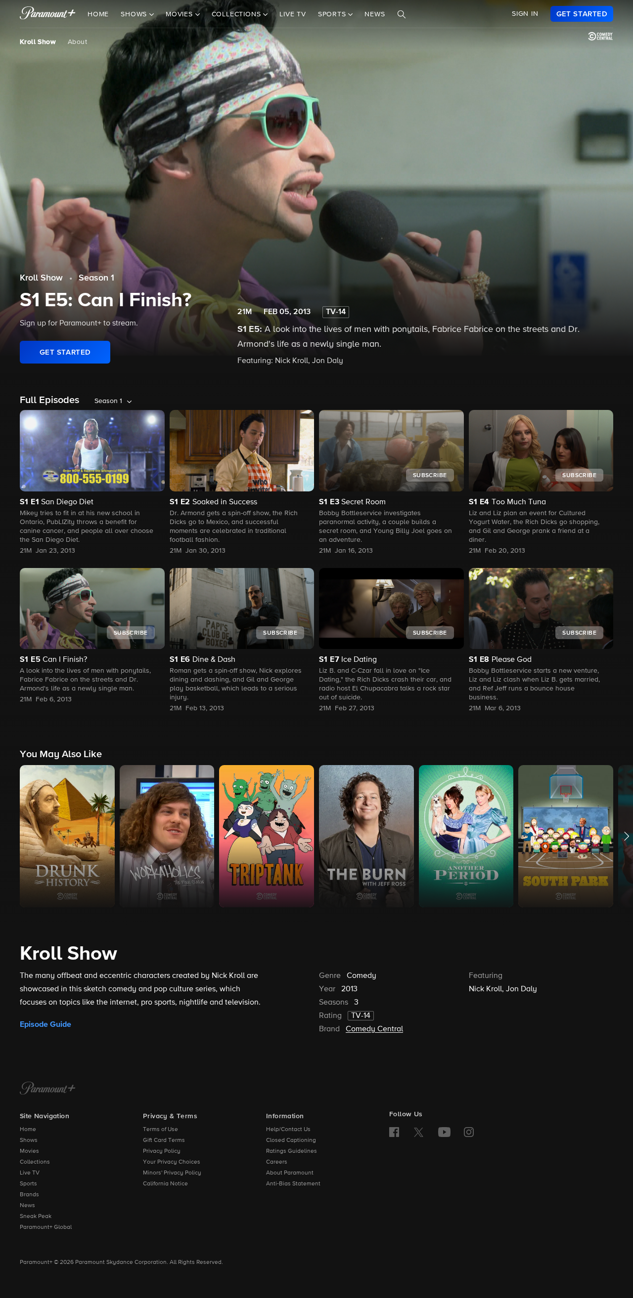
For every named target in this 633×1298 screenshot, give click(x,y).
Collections (35, 1162)
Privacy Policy (162, 1151)
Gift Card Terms (164, 1140)
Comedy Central (374, 1029)
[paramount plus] (48, 13)
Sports (28, 1184)
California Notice (165, 1184)
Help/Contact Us (288, 1130)
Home (98, 14)
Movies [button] (180, 14)
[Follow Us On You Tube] (444, 1132)
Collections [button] (238, 14)
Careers (276, 1162)
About (77, 42)
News (374, 14)
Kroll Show (38, 42)
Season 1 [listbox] (108, 401)
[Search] (401, 14)
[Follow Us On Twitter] (418, 1131)
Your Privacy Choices (171, 1162)
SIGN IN (525, 13)
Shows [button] (135, 14)
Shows (29, 1140)
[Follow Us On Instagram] (469, 1132)
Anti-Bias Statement (293, 1184)
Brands (29, 1195)
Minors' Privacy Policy (172, 1173)
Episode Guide (45, 1024)
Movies (29, 1151)
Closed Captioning (291, 1140)
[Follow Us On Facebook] (394, 1132)
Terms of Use (160, 1130)
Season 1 (96, 278)
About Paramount (290, 1173)
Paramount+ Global (46, 1227)
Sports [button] (333, 14)
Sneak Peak (35, 1216)
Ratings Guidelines (291, 1151)
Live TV (292, 14)
